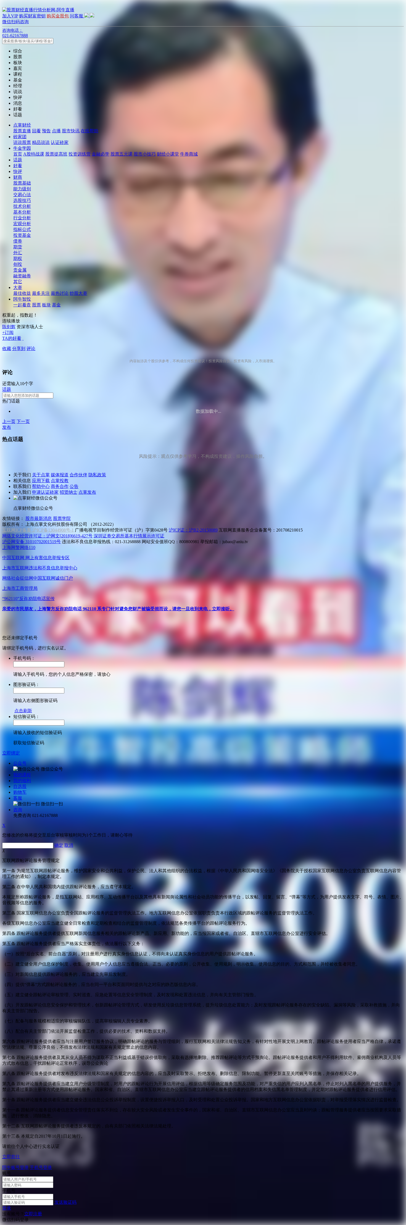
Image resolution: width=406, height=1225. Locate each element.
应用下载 (41, 480)
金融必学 (100, 154)
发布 (6, 427)
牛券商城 (189, 154)
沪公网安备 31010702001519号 (31, 541)
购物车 (20, 792)
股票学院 (62, 518)
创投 (17, 264)
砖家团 (20, 136)
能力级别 (22, 188)
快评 (17, 171)
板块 (46, 305)
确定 (58, 845)
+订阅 (8, 332)
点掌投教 (59, 480)
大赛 (17, 287)
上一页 (8, 421)
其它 (17, 281)
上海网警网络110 (18, 547)
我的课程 (22, 774)
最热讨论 (59, 293)
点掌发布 (87, 492)
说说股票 (22, 142)
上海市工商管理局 (20, 588)
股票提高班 (56, 154)
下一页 (23, 421)
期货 (17, 247)
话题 (17, 159)
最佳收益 (22, 293)
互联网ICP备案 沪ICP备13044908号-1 (38, 530)
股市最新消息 (38, 518)
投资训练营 (79, 154)
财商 (17, 177)
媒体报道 (59, 474)
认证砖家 (59, 142)
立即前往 (11, 1156)
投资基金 (22, 235)
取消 (68, 845)
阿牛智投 (22, 299)
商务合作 (59, 486)
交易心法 (22, 194)
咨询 (17, 809)
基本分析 (22, 212)
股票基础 (22, 183)
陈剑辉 (8, 326)
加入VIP (10, 16)
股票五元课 (121, 154)
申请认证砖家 (45, 492)
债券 (17, 241)
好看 (17, 165)
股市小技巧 (145, 154)
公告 (74, 486)
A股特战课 (33, 154)
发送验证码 (65, 1202)
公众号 (20, 763)
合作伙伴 (78, 474)
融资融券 (22, 276)
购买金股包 (58, 16)
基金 (56, 305)
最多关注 (41, 293)
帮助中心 (41, 486)
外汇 (17, 252)
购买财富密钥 (32, 16)
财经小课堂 (168, 154)
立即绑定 (11, 753)
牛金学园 (22, 148)
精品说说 (41, 142)
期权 (17, 258)
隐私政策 (97, 474)
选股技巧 (22, 200)
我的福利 (22, 780)
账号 (6, 1173)
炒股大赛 (78, 293)
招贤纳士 (68, 492)
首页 (17, 154)
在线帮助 (89, 130)
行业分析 (22, 217)
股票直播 (22, 130)
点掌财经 (22, 125)
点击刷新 (23, 710)
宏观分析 (22, 223)
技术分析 (22, 206)
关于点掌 (41, 474)
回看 (36, 130)
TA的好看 (11, 338)
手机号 (8, 1190)
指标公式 (22, 229)
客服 (17, 798)
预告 (46, 130)
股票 (36, 305)
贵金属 (20, 270)
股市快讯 (71, 130)
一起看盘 (22, 305)
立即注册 (33, 1213)
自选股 (20, 786)
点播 (56, 130)
